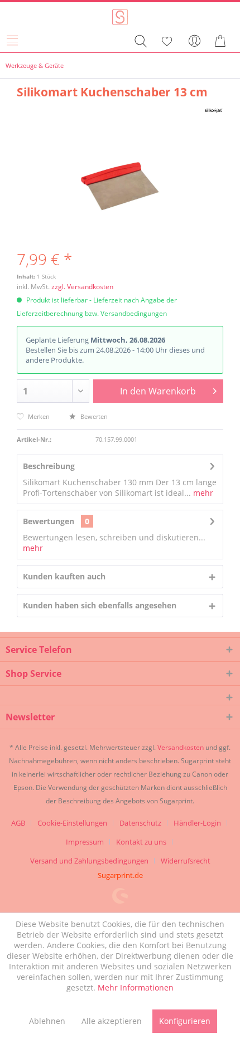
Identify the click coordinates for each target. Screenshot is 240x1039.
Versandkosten (180, 747)
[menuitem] (16, 41)
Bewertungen (48, 521)
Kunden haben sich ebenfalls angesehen (99, 605)
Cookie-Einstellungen (72, 823)
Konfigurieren (184, 1021)
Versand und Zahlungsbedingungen (89, 861)
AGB (18, 823)
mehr (202, 492)
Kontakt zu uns (141, 842)
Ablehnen (47, 1021)
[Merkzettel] (167, 41)
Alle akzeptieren (111, 1021)
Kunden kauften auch (64, 576)
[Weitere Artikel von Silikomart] (213, 109)
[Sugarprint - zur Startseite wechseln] (120, 17)
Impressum (85, 842)
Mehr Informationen (136, 987)
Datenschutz (140, 823)
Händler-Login (197, 823)
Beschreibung (49, 466)
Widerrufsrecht (185, 861)
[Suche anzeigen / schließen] (140, 41)
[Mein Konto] (195, 41)
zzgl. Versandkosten (82, 286)
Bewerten (93, 416)
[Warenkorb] (222, 41)
